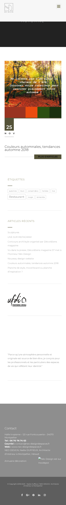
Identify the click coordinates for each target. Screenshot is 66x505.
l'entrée (45, 191)
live (53, 191)
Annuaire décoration (15, 461)
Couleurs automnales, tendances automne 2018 (32, 148)
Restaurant (16, 197)
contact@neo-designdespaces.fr (32, 443)
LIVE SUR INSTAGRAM (19, 237)
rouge (30, 197)
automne (13, 191)
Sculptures (13, 232)
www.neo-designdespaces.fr (27, 446)
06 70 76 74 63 (18, 440)
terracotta (41, 197)
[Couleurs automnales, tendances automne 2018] (33, 89)
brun (22, 191)
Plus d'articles (48, 156)
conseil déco (33, 191)
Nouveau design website (21, 258)
